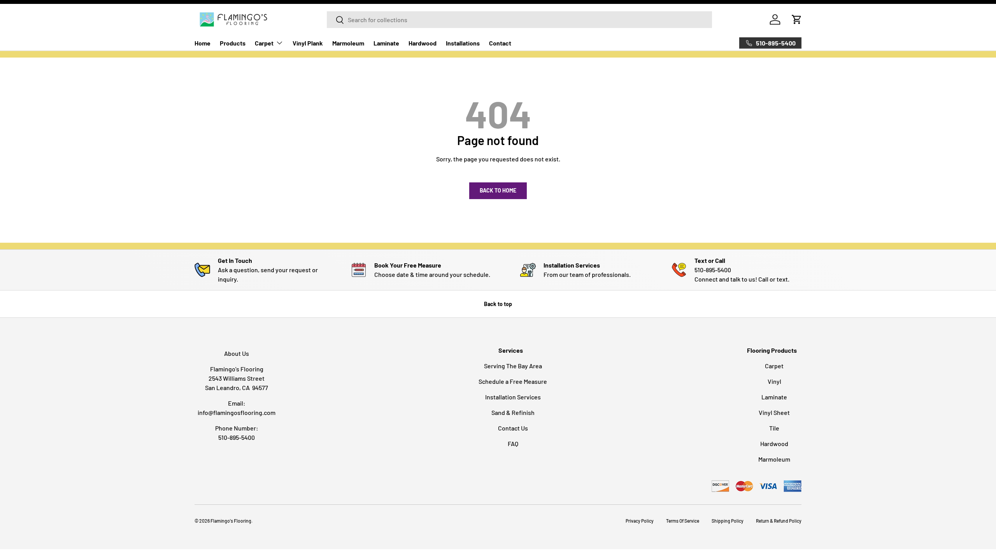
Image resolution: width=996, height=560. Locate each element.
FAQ (513, 443)
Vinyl (774, 381)
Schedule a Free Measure (513, 381)
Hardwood (423, 43)
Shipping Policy (727, 520)
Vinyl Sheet (774, 412)
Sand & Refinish (513, 412)
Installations (463, 43)
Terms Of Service (682, 520)
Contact (500, 43)
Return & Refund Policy (778, 520)
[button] (796, 19)
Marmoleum (348, 43)
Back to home (498, 190)
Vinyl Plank (308, 43)
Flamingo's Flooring (230, 520)
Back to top (498, 304)
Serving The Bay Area (513, 365)
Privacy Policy (640, 520)
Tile (774, 428)
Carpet (264, 43)
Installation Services (513, 397)
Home (202, 43)
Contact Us (513, 428)
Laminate (386, 43)
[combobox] (519, 19)
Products (232, 43)
